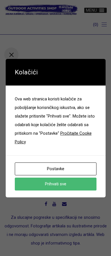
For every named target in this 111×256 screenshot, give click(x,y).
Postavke (55, 168)
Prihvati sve (55, 183)
